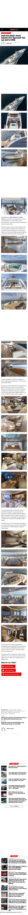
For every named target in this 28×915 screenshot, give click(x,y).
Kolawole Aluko (8, 224)
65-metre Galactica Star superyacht (15, 385)
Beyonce (20, 657)
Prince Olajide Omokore (17, 392)
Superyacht (12, 713)
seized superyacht (7, 510)
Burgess (4, 390)
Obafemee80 (9, 43)
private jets (10, 651)
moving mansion (10, 227)
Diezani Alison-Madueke (17, 394)
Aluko (9, 392)
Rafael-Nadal (5, 713)
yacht (4, 654)
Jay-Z (23, 711)
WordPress (19, 912)
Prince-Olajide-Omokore (14, 712)
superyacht (4, 222)
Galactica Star (18, 220)
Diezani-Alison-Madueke (7, 711)
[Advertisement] (14, 14)
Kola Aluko (22, 523)
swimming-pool (20, 234)
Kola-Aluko (4, 712)
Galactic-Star (17, 711)
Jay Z (14, 657)
